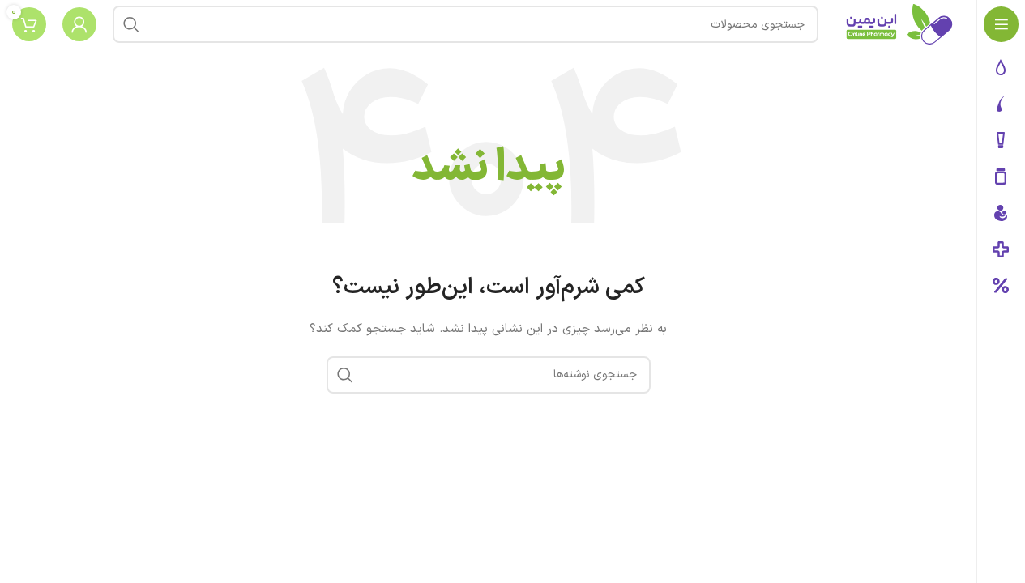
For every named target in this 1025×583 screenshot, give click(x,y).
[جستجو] (131, 24)
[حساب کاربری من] (79, 24)
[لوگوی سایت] (899, 23)
